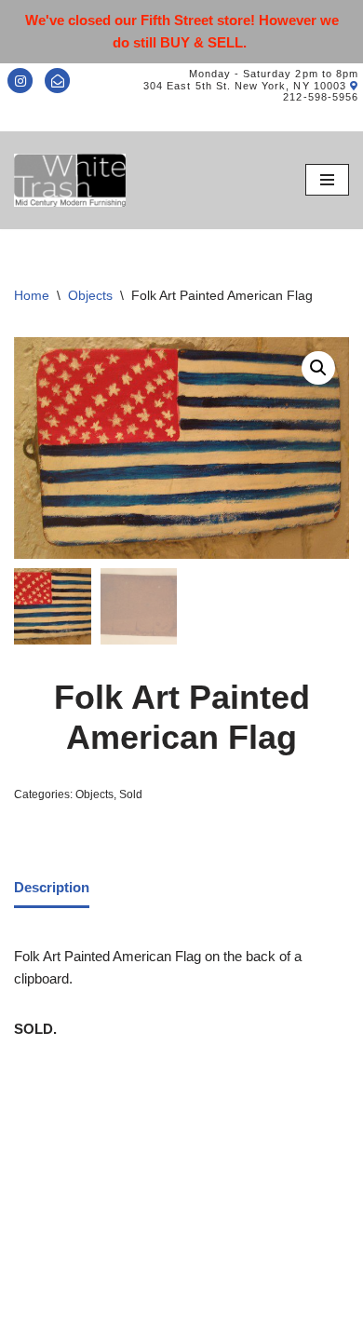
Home (31, 295)
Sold (130, 794)
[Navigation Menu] (327, 180)
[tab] (51, 888)
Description (51, 887)
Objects (90, 295)
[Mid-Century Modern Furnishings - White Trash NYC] (70, 180)
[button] (318, 368)
